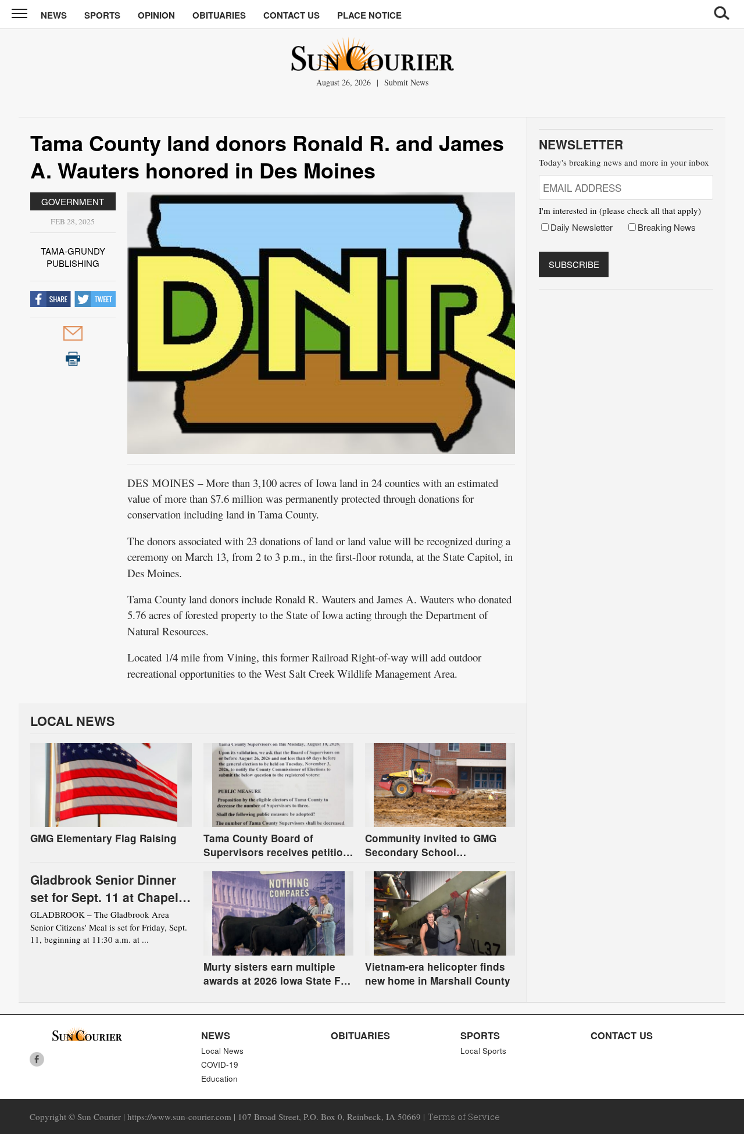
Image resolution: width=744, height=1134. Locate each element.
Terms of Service (463, 1116)
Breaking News (667, 227)
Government (72, 201)
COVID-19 (219, 1064)
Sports (102, 15)
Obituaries (219, 15)
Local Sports (483, 1050)
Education (219, 1078)
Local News (222, 1050)
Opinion (156, 15)
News (54, 15)
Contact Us (291, 15)
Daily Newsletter (581, 227)
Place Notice (369, 15)
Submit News (406, 82)
